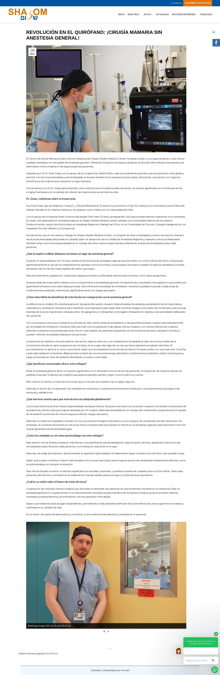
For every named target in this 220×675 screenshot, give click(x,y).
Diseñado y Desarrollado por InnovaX (110, 670)
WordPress (52, 653)
